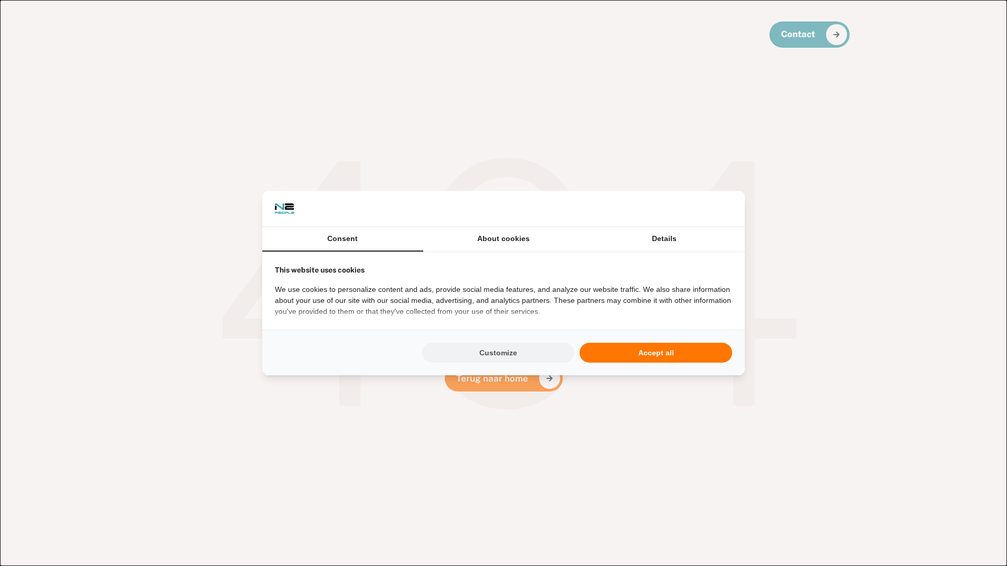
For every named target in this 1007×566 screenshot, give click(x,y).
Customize (498, 353)
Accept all (656, 353)
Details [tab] (664, 238)
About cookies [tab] (503, 238)
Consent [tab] (342, 238)
